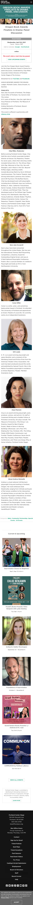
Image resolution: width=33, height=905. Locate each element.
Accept (16, 902)
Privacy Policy (5, 897)
